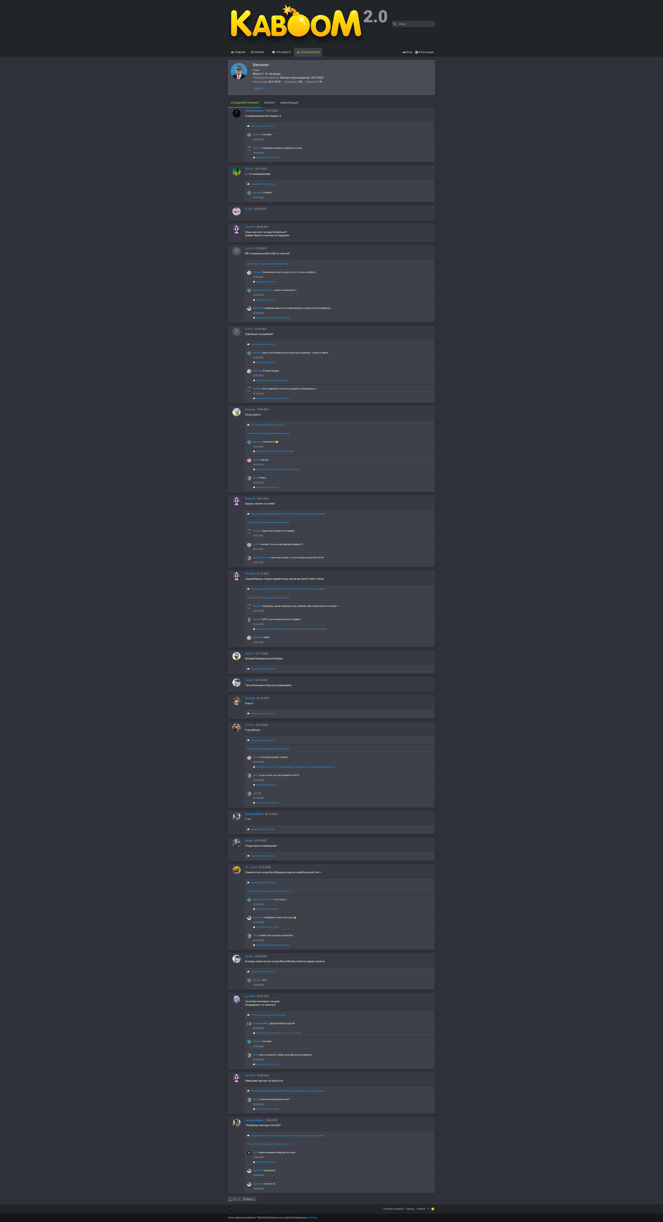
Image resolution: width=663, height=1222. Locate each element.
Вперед (248, 1199)
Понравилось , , (287, 514)
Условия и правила (393, 1209)
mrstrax (249, 725)
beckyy (249, 840)
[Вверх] (428, 1208)
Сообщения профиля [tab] (245, 102)
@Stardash (265, 557)
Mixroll (249, 168)
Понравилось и (273, 318)
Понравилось (262, 126)
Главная (239, 52)
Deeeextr (250, 698)
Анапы (276, 73)
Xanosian (257, 134)
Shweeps (258, 272)
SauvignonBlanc (254, 814)
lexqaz (256, 459)
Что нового (283, 52)
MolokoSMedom (254, 110)
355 (300, 81)
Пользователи (309, 52)
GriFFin (249, 248)
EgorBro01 (258, 308)
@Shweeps (268, 290)
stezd (256, 477)
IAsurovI (250, 653)
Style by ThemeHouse (295, 1217)
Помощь (410, 1209)
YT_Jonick (251, 867)
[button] (266, 52)
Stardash (257, 148)
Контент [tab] (269, 102)
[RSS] (432, 1208)
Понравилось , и (275, 451)
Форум (259, 52)
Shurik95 (250, 226)
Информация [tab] (289, 102)
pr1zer (249, 208)
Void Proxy (312, 1217)
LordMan (250, 996)
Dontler (249, 680)
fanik (255, 1152)
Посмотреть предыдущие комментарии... (269, 263)
